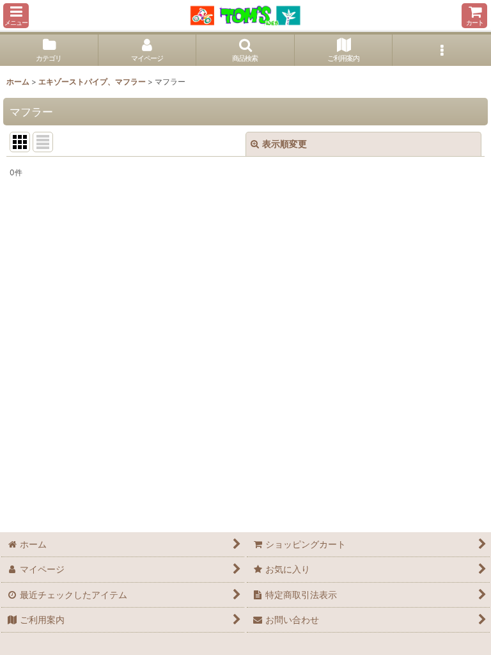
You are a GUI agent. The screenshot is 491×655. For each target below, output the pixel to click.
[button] (16, 15)
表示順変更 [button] (284, 143)
